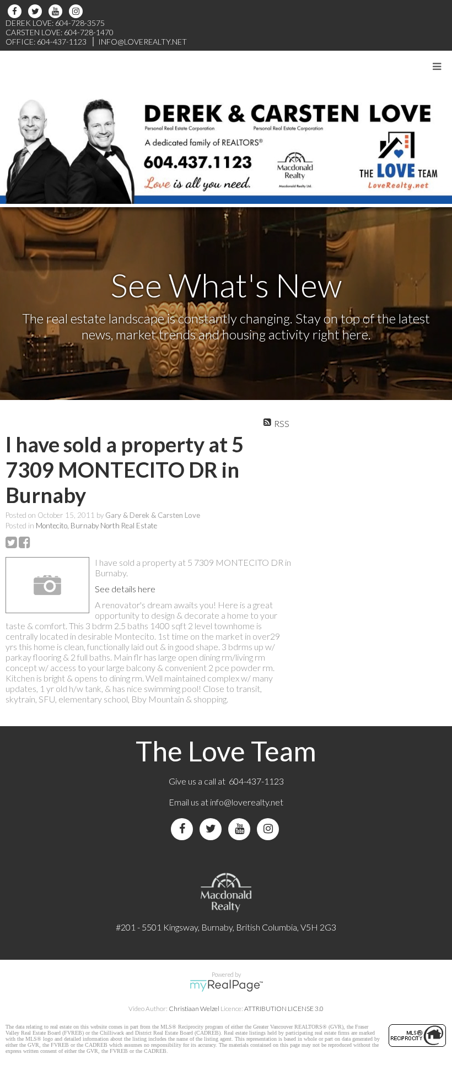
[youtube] (57, 11)
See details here (125, 588)
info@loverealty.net (246, 802)
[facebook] (16, 11)
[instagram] (77, 11)
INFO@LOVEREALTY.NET (142, 41)
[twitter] (36, 11)
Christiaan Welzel (194, 1008)
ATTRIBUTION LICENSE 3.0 (284, 1008)
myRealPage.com (226, 985)
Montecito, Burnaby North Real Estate (96, 525)
